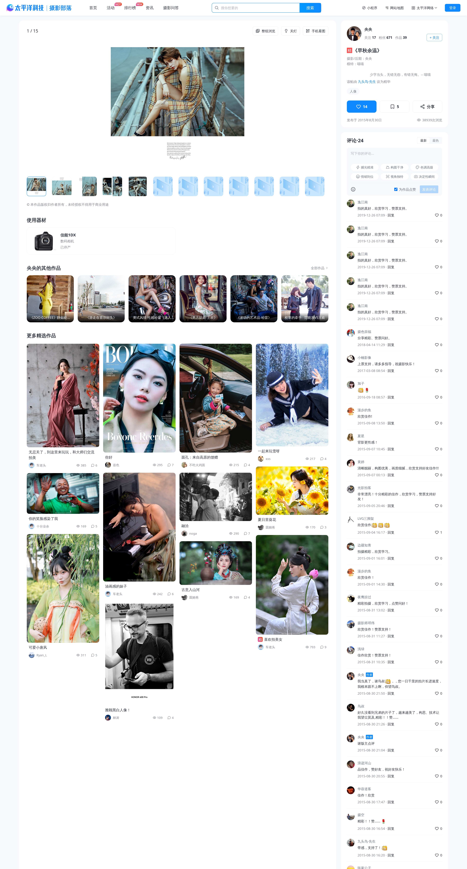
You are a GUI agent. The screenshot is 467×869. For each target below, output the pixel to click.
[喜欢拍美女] (292, 585)
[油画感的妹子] (139, 527)
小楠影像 (364, 357)
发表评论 (429, 189)
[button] (57, 105)
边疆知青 (364, 545)
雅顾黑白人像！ (118, 709)
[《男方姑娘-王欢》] (203, 298)
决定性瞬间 (427, 176)
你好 (108, 457)
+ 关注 (434, 37)
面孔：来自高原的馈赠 (199, 457)
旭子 (361, 383)
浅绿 (361, 648)
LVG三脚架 (366, 518)
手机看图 (318, 31)
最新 (423, 140)
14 (365, 106)
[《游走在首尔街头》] (101, 298)
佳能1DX (68, 235)
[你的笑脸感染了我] (63, 493)
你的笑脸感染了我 (43, 518)
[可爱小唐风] (63, 588)
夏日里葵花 (267, 519)
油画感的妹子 (116, 586)
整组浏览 (268, 31)
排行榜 (130, 7)
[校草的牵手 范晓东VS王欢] (304, 298)
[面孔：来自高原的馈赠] (216, 398)
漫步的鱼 (364, 410)
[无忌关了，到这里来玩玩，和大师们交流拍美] (63, 395)
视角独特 (397, 176)
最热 (435, 140)
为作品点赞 (407, 189)
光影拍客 (364, 487)
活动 (111, 7)
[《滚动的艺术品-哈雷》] (254, 298)
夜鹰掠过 (364, 597)
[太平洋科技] (25, 7)
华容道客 (364, 789)
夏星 (361, 436)
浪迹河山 (364, 763)
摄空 (361, 814)
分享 (431, 106)
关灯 (293, 31)
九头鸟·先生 (367, 81)
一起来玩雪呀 (269, 450)
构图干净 (397, 167)
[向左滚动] (32, 186)
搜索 (310, 7)
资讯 (149, 7)
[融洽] (216, 497)
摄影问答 (171, 7)
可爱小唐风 (38, 647)
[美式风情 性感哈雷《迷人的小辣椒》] (152, 298)
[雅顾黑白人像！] (139, 653)
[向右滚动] (322, 186)
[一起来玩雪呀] (292, 395)
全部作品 (317, 268)
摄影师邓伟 (366, 623)
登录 (452, 7)
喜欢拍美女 (273, 639)
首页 (93, 7)
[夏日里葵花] (292, 491)
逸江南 (363, 202)
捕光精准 (367, 167)
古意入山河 (190, 589)
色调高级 (426, 167)
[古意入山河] (216, 563)
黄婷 (361, 462)
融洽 (185, 525)
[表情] (353, 189)
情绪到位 (367, 176)
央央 (368, 29)
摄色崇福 (364, 331)
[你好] (139, 398)
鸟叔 (361, 706)
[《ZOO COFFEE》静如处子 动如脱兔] (50, 298)
